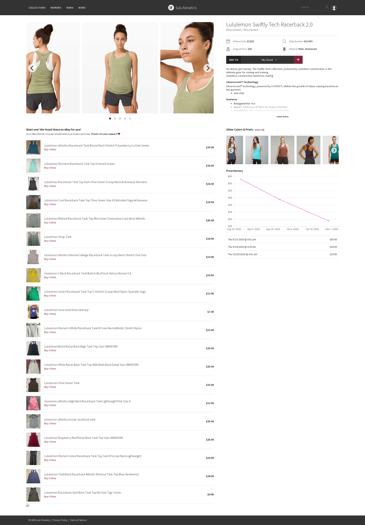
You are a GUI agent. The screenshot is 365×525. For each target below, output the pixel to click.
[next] (207, 68)
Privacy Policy (60, 520)
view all (259, 129)
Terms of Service (78, 520)
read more (283, 116)
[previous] (32, 68)
